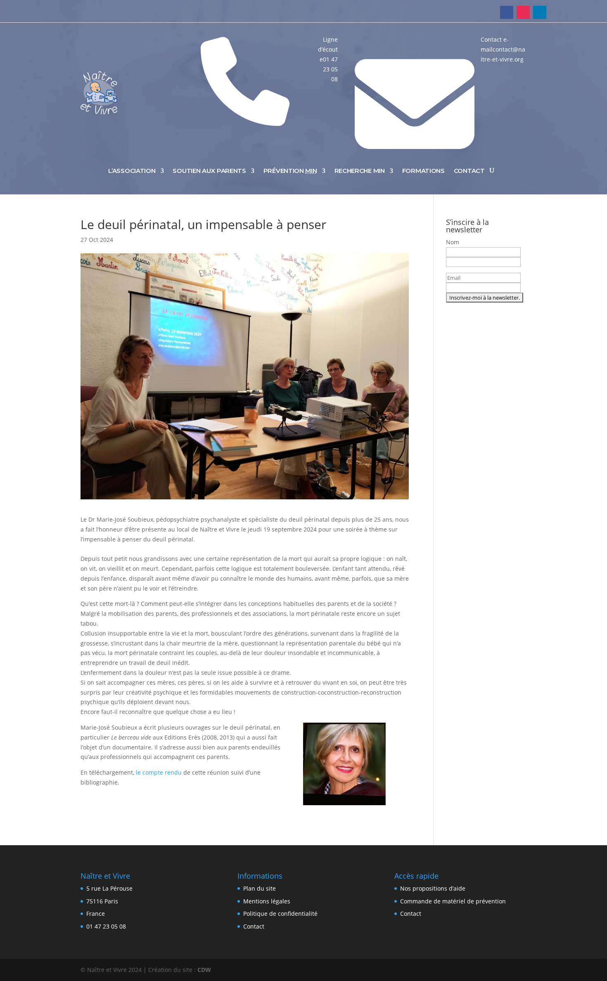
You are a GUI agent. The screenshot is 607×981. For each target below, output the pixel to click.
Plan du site (259, 888)
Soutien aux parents (209, 171)
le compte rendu (159, 772)
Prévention (290, 171)
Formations (423, 171)
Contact (469, 171)
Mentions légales (266, 901)
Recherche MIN (359, 171)
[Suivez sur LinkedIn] (539, 12)
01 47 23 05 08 (106, 926)
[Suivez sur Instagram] (523, 12)
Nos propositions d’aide (432, 888)
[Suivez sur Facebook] (506, 12)
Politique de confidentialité (280, 913)
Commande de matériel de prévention (453, 901)
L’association (131, 171)
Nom (452, 242)
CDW (204, 970)
